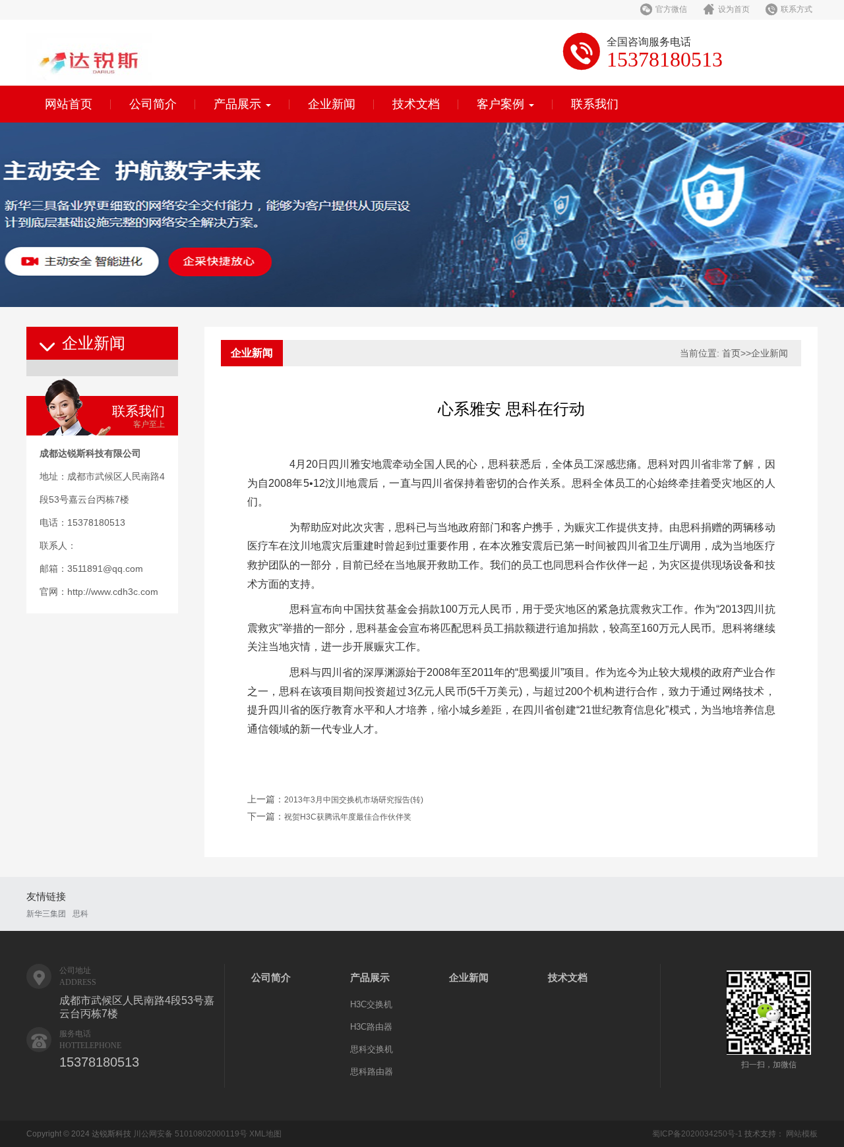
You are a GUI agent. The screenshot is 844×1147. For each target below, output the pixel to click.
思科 (80, 913)
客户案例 (502, 104)
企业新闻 (331, 104)
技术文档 (416, 104)
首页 (731, 353)
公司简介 (153, 104)
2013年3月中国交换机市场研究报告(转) (353, 799)
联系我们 (594, 104)
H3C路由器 (371, 1027)
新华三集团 (46, 913)
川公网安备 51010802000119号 (190, 1133)
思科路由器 (371, 1072)
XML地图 (265, 1133)
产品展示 (239, 104)
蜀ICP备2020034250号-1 (697, 1133)
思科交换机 (371, 1049)
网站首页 (68, 104)
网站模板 (802, 1133)
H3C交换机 (371, 1004)
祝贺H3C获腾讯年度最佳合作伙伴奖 (347, 817)
